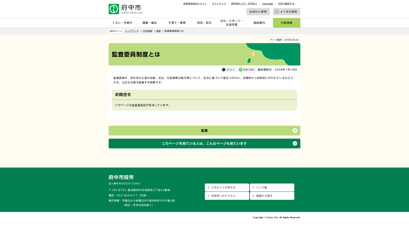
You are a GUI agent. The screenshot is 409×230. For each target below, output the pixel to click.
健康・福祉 (150, 22)
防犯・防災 (204, 22)
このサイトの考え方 (223, 187)
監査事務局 (139, 105)
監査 (158, 31)
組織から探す (264, 196)
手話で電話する (286, 4)
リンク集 (261, 187)
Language (267, 4)
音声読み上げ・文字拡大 (244, 4)
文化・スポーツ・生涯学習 (231, 22)
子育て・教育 (177, 22)
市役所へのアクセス (223, 196)
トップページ (132, 31)
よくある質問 (288, 11)
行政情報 (286, 22)
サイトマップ (219, 4)
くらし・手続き (122, 22)
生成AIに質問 (258, 11)
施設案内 (259, 22)
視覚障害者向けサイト (195, 4)
